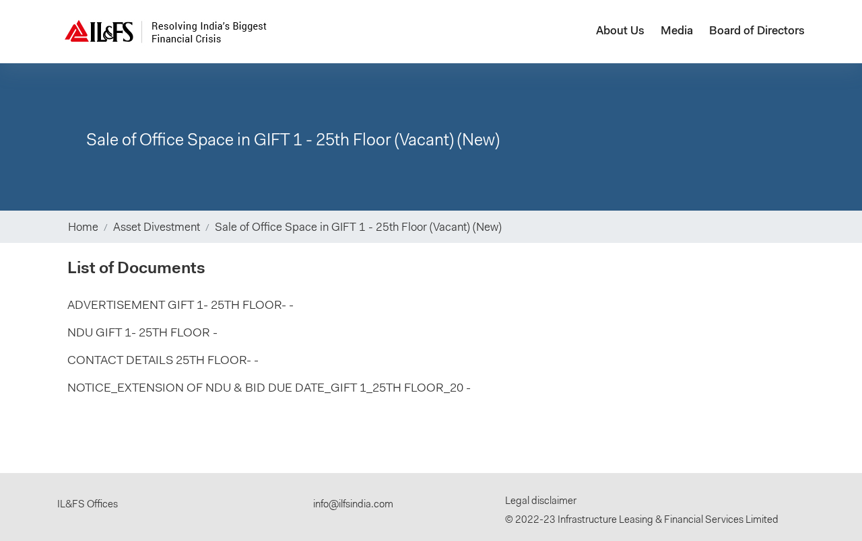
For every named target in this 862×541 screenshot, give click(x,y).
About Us (620, 31)
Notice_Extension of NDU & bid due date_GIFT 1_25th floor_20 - (269, 389)
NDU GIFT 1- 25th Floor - (142, 334)
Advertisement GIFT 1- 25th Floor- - (180, 306)
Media (677, 31)
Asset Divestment (156, 227)
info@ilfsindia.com (353, 505)
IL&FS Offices (87, 505)
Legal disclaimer (540, 502)
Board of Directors (757, 31)
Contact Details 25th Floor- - (163, 361)
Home (83, 227)
